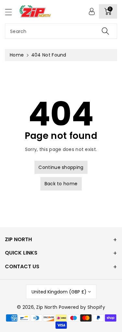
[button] (11, 12)
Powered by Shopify (82, 307)
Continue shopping (60, 167)
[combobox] (61, 31)
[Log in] (92, 11)
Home (17, 55)
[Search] (105, 31)
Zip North (46, 307)
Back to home (61, 183)
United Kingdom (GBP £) (59, 292)
